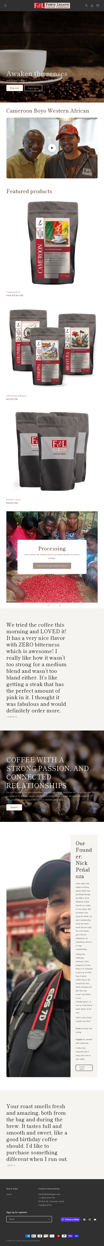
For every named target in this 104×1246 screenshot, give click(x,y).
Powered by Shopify (33, 1240)
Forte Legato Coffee (19, 1240)
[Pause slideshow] (61, 605)
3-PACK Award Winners (16, 396)
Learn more (33, 88)
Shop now (14, 88)
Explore (14, 807)
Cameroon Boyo (13, 292)
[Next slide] (54, 605)
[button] (5, 5)
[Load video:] (52, 148)
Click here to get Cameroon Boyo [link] (56, 567)
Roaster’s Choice (13, 499)
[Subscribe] (49, 1219)
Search (9, 1194)
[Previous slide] (43, 605)
